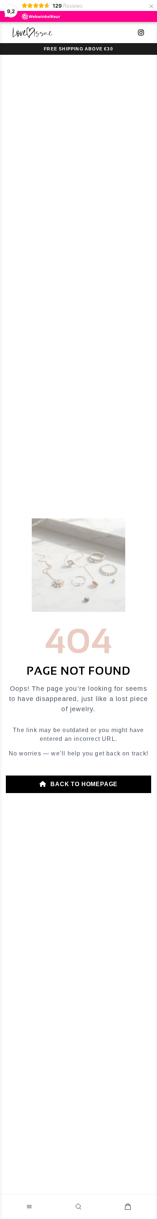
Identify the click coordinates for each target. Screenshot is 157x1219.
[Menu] (29, 1207)
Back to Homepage (83, 784)
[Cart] (128, 1207)
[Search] (78, 1207)
